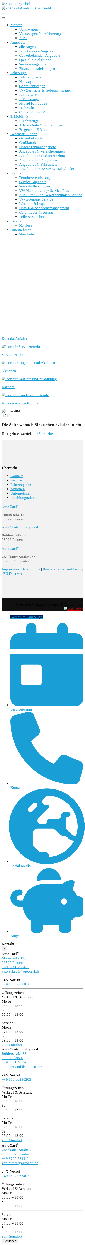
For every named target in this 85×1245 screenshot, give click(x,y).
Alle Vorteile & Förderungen (41, 125)
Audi (23, 38)
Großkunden (29, 143)
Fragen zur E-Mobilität (36, 130)
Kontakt (16, 476)
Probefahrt (27, 108)
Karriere (16, 221)
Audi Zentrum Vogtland (20, 527)
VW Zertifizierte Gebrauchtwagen (45, 90)
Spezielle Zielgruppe (35, 60)
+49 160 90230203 (16, 1079)
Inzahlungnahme (23, 498)
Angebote (18, 42)
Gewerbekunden (31, 138)
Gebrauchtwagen (32, 86)
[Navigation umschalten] (3, 13)
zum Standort (12, 1045)
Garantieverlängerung (36, 212)
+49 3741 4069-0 (15, 1062)
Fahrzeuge (18, 73)
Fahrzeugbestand (32, 77)
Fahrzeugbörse (21, 485)
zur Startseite (43, 434)
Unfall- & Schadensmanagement (44, 208)
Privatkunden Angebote (37, 51)
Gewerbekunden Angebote (39, 55)
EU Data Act (12, 573)
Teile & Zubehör (31, 217)
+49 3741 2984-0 (15, 967)
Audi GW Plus (30, 95)
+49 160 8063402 (15, 984)
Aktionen (17, 489)
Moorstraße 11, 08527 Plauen (13, 960)
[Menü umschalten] (3, 18)
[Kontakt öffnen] (16, 4)
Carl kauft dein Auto (35, 112)
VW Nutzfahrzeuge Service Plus (44, 191)
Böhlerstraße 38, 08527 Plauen (14, 1055)
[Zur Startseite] (27, 8)
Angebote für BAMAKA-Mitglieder (46, 169)
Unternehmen (20, 230)
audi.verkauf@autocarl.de (22, 1067)
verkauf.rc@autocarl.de (20, 1163)
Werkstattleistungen (34, 186)
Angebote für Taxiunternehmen (43, 156)
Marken (16, 25)
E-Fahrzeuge (29, 99)
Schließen (9, 1241)
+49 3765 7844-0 (15, 1159)
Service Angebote (32, 64)
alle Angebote (30, 47)
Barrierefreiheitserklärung (63, 569)
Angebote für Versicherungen (42, 151)
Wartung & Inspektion (36, 204)
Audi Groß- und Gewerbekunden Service (50, 195)
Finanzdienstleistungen (37, 68)
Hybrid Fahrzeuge (33, 103)
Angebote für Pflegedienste (40, 160)
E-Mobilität (19, 116)
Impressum (10, 569)
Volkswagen (28, 29)
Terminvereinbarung (35, 177)
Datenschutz (30, 569)
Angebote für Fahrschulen (39, 164)
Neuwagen (27, 82)
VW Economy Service (36, 199)
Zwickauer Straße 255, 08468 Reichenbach (19, 1152)
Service (16, 173)
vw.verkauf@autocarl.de (21, 971)
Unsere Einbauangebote (37, 147)
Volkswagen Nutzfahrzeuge (40, 34)
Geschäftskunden (23, 134)
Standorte (26, 234)
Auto (10, 507)
